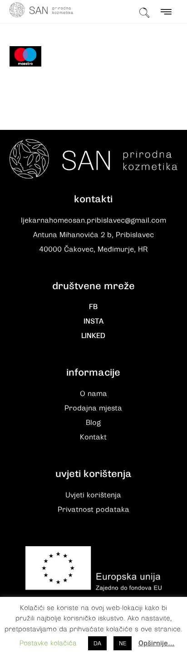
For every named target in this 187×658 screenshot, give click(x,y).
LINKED (93, 336)
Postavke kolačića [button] (48, 643)
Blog (93, 423)
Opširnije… (156, 643)
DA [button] (97, 643)
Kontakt (93, 437)
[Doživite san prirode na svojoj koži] (41, 9)
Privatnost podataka (93, 509)
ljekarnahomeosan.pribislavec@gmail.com (93, 220)
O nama (93, 394)
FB (93, 307)
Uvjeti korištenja (93, 495)
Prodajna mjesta (93, 408)
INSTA (93, 321)
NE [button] (122, 643)
